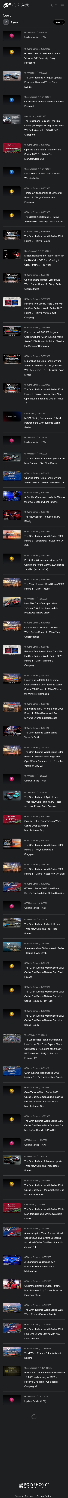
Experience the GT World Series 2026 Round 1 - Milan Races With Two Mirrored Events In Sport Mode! (43, 713)
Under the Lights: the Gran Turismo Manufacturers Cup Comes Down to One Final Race (43, 1290)
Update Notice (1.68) (35, 907)
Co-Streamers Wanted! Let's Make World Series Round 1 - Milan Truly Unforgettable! (42, 632)
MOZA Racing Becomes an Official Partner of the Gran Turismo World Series (42, 422)
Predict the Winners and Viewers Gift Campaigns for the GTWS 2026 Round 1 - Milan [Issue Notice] (44, 564)
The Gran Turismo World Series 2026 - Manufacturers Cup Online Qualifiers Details (44, 1213)
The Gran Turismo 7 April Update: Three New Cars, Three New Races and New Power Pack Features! (43, 801)
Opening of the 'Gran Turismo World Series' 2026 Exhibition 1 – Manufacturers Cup (42, 825)
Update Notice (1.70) (35, 442)
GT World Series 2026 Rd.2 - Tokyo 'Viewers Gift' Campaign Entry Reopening (42, 58)
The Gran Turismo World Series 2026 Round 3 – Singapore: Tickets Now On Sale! (44, 540)
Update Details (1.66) (35, 1401)
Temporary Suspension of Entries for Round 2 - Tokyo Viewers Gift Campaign (43, 197)
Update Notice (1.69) (35, 780)
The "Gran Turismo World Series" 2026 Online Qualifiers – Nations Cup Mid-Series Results (44, 1020)
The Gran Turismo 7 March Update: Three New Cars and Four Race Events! (42, 928)
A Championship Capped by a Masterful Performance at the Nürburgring (39, 1266)
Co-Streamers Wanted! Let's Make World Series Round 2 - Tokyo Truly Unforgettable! (42, 284)
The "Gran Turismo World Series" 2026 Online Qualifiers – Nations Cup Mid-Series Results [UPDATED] (44, 996)
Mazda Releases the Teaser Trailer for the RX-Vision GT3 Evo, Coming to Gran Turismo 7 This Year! (44, 260)
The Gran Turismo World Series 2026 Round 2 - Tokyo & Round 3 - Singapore (43, 849)
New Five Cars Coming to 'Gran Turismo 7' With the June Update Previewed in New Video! (41, 608)
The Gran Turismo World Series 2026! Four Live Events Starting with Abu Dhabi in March (43, 1333)
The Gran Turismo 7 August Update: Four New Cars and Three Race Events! (43, 82)
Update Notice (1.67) (35, 1144)
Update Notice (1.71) (35, 37)
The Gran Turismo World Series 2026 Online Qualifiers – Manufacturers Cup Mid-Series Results (44, 1189)
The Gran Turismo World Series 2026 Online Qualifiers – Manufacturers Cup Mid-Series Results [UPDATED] (44, 1125)
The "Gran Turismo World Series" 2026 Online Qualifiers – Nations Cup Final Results (44, 972)
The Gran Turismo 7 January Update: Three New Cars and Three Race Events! (43, 1165)
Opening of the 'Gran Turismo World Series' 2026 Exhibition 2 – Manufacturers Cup (42, 154)
